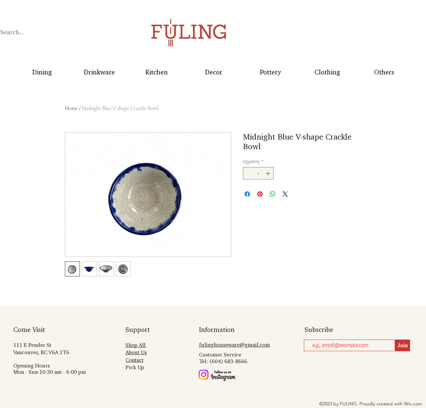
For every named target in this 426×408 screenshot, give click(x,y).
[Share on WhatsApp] (273, 194)
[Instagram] (203, 374)
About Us (136, 352)
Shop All (136, 345)
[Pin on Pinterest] (260, 194)
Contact (134, 360)
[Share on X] (285, 194)
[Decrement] (248, 173)
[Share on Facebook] (247, 194)
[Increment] (268, 173)
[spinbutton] (258, 173)
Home (71, 108)
